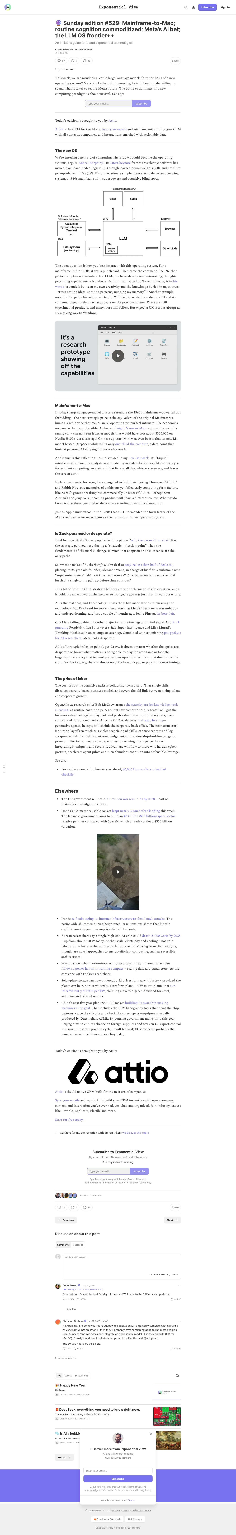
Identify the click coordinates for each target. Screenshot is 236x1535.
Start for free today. (69, 1119)
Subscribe (207, 7)
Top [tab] (59, 1375)
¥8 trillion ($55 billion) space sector (149, 816)
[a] (118, 356)
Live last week (138, 458)
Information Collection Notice (117, 1490)
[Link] (50, 151)
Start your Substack (109, 1519)
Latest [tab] (68, 1375)
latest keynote (120, 162)
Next (170, 1220)
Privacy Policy (144, 1490)
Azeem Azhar (62, 49)
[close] (151, 1434)
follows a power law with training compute (92, 968)
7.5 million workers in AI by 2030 (130, 799)
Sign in (225, 7)
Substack (101, 1527)
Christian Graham (73, 1321)
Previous (68, 1220)
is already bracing (150, 720)
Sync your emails (114, 129)
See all (62, 1457)
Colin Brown (70, 1285)
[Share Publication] (193, 7)
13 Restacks (96, 1195)
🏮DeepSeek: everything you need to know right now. (97, 1409)
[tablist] (70, 1244)
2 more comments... (66, 1358)
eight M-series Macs (132, 428)
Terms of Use (134, 1486)
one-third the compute (131, 444)
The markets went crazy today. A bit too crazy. (82, 1414)
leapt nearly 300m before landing (136, 810)
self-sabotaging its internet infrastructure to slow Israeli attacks (118, 918)
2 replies (71, 1309)
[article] (118, 1392)
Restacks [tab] (78, 1244)
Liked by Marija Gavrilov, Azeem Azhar (84, 1289)
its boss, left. (166, 613)
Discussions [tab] (81, 1375)
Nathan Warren (83, 49)
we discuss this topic (135, 1133)
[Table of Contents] (3, 767)
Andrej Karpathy (90, 162)
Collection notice (141, 1510)
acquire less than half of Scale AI (148, 564)
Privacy (116, 1510)
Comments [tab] (63, 1244)
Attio (112, 120)
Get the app (135, 1519)
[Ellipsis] (179, 1285)
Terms (126, 1510)
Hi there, (60, 1390)
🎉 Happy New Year (70, 1385)
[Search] (185, 7)
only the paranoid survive (149, 540)
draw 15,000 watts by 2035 (161, 935)
